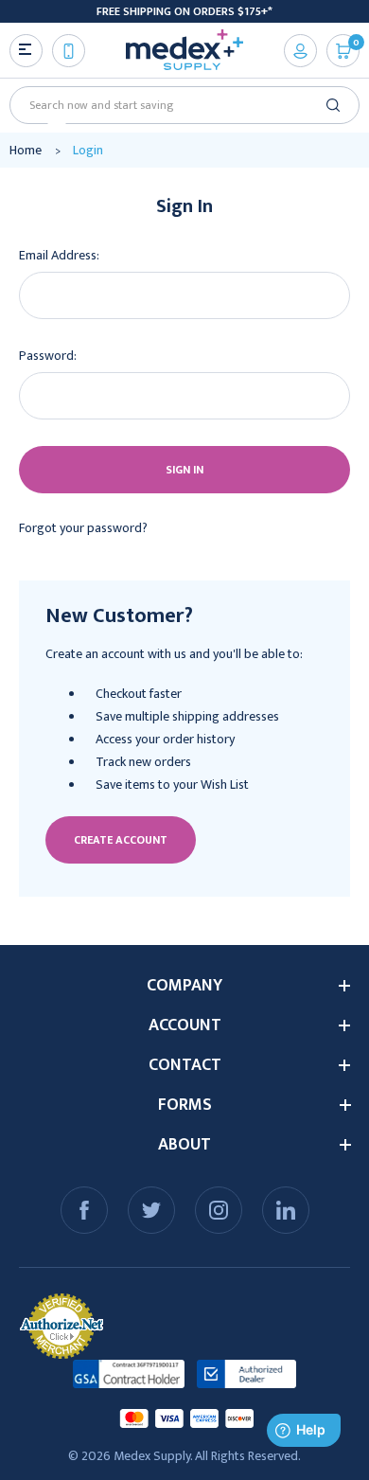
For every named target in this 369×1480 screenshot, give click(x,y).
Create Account (120, 839)
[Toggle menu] (26, 50)
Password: (48, 356)
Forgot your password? (83, 528)
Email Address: (59, 255)
